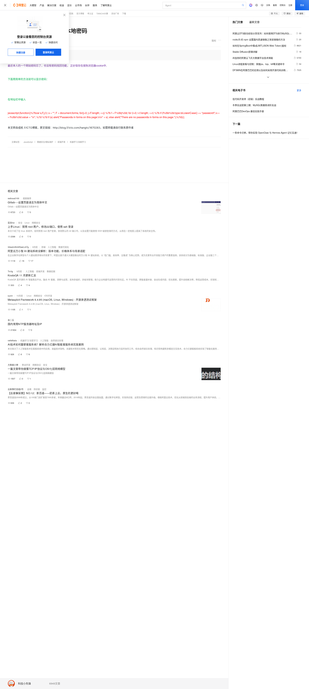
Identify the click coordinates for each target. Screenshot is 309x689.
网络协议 (37, 364)
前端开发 (61, 142)
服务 (95, 5)
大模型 (33, 5)
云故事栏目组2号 (15, 389)
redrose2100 (13, 198)
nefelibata (12, 340)
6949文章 (54, 683)
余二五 (11, 319)
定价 (69, 5)
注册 (290, 5)
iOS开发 (48, 295)
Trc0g (10, 271)
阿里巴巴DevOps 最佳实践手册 (248, 111)
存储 (43, 246)
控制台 (283, 5)
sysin (10, 295)
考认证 (90, 13)
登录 (302, 5)
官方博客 (80, 13)
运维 (29, 389)
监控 (44, 389)
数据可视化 (63, 246)
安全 (20, 222)
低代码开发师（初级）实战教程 (248, 99)
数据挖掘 (51, 271)
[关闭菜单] (5, 5)
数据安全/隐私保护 (45, 142)
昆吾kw (11, 222)
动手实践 (69, 13)
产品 (42, 5)
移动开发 (26, 364)
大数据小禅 (13, 364)
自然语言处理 (57, 340)
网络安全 (36, 222)
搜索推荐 (27, 198)
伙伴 (87, 5)
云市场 (78, 5)
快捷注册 (20, 52)
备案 (275, 5)
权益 (62, 5)
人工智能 (52, 246)
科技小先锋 (24, 683)
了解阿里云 (106, 5)
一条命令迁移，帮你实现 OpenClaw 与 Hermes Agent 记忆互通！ (266, 132)
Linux (27, 222)
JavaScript (28, 142)
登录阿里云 (48, 52)
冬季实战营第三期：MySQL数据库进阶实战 (254, 105)
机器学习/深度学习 (78, 142)
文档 (268, 5)
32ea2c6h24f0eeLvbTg (18, 246)
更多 (299, 90)
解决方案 (51, 5)
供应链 (37, 389)
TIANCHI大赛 (102, 13)
